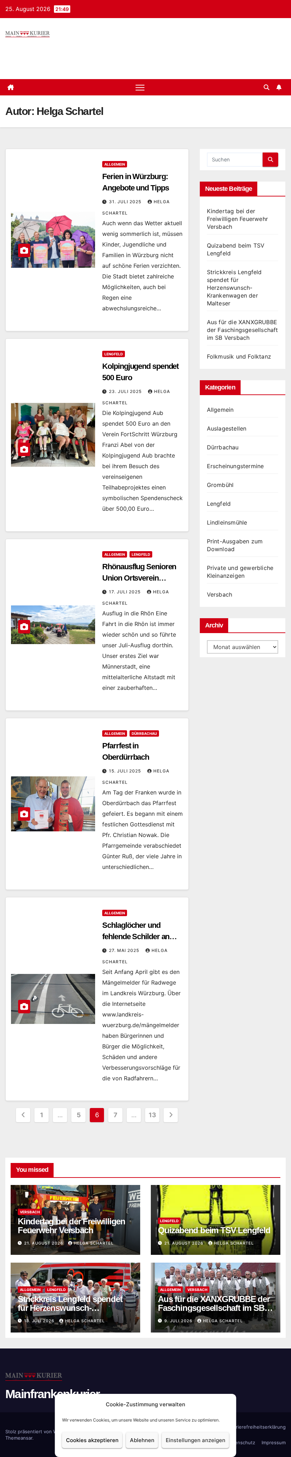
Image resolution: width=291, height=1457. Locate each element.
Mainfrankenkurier (52, 1394)
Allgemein (114, 164)
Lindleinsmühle (227, 522)
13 (152, 1115)
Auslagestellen (227, 428)
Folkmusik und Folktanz (239, 356)
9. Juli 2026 (179, 1320)
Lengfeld (113, 354)
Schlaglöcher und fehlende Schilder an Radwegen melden (135, 936)
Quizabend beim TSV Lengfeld (214, 1230)
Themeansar (18, 1438)
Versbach (219, 594)
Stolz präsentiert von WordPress (41, 1431)
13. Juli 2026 (40, 1320)
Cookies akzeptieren (92, 1440)
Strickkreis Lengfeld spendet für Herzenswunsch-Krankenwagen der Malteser (234, 287)
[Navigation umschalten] (140, 87)
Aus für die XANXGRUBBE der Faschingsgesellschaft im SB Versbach (242, 329)
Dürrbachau (144, 733)
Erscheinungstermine (235, 466)
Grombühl (220, 484)
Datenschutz (241, 1442)
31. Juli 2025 (126, 201)
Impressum (274, 1442)
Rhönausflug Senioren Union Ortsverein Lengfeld (139, 578)
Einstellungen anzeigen (195, 1440)
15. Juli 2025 (125, 771)
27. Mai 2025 (125, 950)
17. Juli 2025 (125, 591)
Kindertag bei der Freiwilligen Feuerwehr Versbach (237, 218)
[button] (266, 87)
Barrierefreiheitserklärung (257, 1427)
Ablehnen (142, 1440)
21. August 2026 (44, 1243)
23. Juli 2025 (126, 391)
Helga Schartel (94, 1243)
